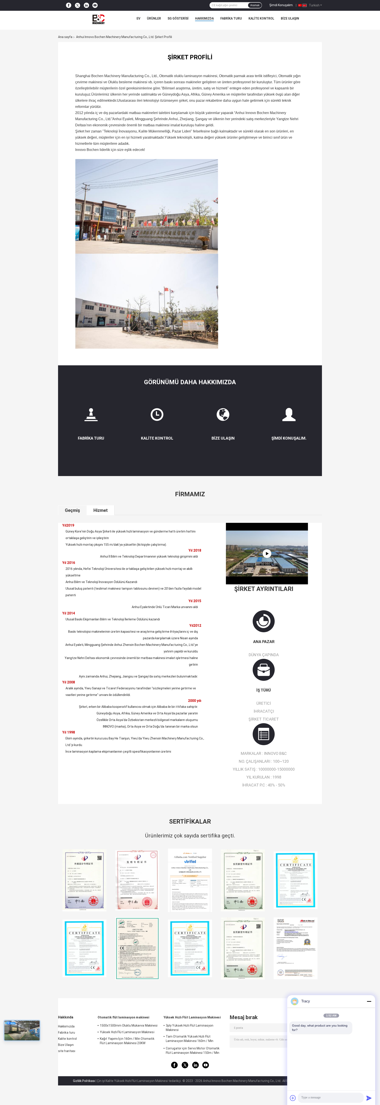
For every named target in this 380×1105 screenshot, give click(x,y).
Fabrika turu (231, 18)
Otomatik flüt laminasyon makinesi (123, 1017)
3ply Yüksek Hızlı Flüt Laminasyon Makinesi (189, 1028)
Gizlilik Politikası (84, 1081)
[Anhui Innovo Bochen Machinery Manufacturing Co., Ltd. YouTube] (95, 5)
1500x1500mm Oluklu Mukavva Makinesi (129, 1025)
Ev (138, 18)
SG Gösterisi (178, 18)
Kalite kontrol (261, 18)
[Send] (369, 1098)
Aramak (254, 5)
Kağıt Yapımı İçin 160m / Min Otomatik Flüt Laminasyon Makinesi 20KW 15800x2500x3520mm (127, 1041)
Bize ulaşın (223, 438)
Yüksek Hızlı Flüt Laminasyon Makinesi (127, 1032)
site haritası (66, 1051)
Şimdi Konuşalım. (281, 5)
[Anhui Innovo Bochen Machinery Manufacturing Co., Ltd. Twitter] (77, 5)
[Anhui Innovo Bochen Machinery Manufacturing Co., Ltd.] (98, 19)
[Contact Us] (223, 416)
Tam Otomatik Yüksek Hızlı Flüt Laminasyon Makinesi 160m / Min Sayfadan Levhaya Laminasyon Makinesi (195, 1039)
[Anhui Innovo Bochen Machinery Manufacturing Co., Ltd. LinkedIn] (86, 5)
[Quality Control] (157, 416)
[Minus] (369, 1001)
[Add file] (293, 1098)
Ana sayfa (65, 37)
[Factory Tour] (91, 416)
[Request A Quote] (289, 415)
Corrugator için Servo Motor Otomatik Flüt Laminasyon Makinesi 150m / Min (193, 1050)
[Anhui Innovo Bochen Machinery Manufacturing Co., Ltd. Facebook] (69, 5)
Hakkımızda (204, 18)
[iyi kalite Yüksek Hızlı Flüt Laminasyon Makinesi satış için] (84, 880)
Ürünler (154, 18)
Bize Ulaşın (290, 18)
